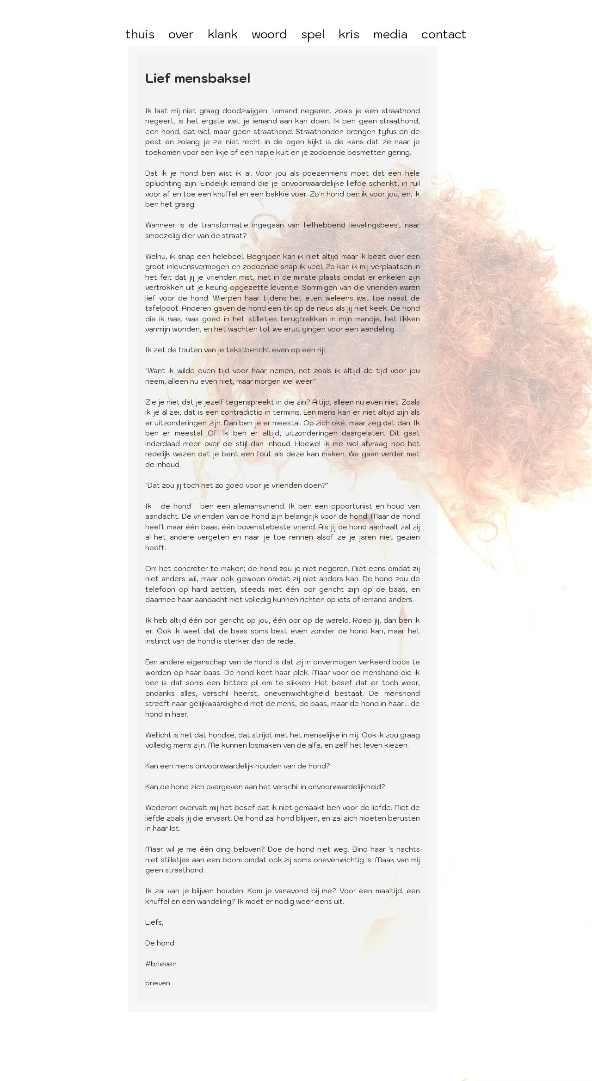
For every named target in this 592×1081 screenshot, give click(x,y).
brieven (157, 983)
